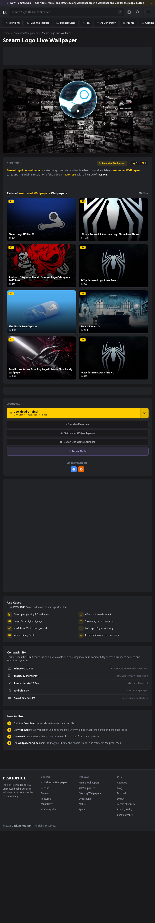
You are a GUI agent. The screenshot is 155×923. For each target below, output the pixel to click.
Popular (45, 793)
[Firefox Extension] (81, 469)
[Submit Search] (137, 12)
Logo (18, 170)
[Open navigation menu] (148, 12)
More (142, 193)
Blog (119, 788)
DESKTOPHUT (14, 778)
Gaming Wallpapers (90, 793)
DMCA (120, 798)
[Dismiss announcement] (151, 3)
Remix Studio (79, 451)
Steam (11, 170)
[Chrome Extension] (74, 469)
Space (82, 809)
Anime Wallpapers (89, 782)
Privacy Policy (124, 809)
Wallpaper (34, 170)
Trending (14, 22)
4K (88, 22)
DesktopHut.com (21, 825)
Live (24, 170)
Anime (130, 22)
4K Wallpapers (87, 788)
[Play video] (78, 111)
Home (6, 33)
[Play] (7, 149)
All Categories (48, 809)
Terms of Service (126, 804)
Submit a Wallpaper (55, 782)
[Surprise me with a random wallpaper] (129, 12)
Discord (121, 793)
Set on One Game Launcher (79, 442)
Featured (46, 798)
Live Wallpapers (39, 22)
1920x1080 (69, 174)
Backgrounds (67, 22)
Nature (83, 804)
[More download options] (144, 413)
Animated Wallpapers (26, 33)
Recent (45, 788)
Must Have (47, 804)
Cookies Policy (125, 814)
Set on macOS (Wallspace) (79, 433)
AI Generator (108, 22)
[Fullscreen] (147, 149)
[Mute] (125, 149)
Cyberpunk (85, 798)
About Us (122, 782)
